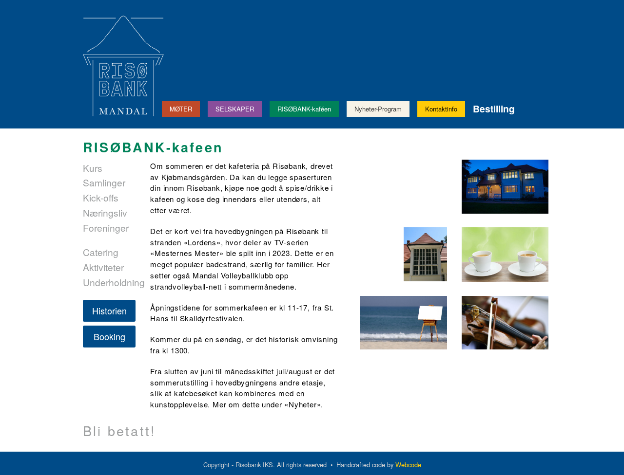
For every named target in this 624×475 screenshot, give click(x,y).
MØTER (181, 108)
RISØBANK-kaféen (304, 108)
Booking (109, 336)
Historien (109, 310)
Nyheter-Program (378, 108)
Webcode (408, 464)
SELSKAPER (234, 108)
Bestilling (494, 108)
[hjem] (123, 65)
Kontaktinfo (441, 108)
